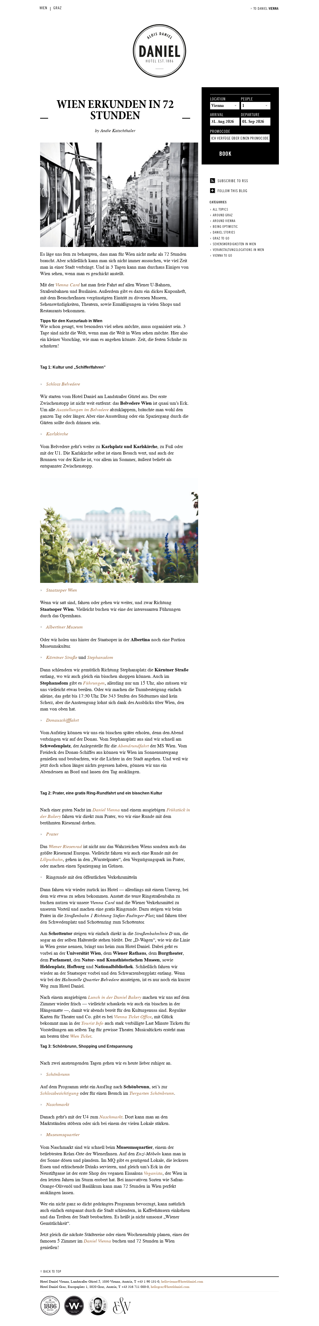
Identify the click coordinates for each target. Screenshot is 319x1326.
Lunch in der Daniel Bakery (114, 997)
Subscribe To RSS (233, 181)
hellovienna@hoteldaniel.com (182, 1281)
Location (218, 99)
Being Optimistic (225, 227)
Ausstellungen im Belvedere (82, 409)
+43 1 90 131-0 (148, 1281)
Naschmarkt (57, 1104)
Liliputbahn (51, 859)
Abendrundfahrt (133, 745)
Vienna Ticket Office (133, 1016)
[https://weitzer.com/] (122, 1306)
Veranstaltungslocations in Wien (238, 250)
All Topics (220, 209)
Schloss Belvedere (63, 384)
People (247, 99)
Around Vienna (224, 221)
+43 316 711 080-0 (135, 1287)
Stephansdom (100, 657)
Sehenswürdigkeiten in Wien (234, 244)
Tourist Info (92, 1023)
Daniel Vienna (106, 809)
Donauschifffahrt (62, 720)
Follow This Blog (232, 191)
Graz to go (221, 238)
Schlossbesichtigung (59, 1093)
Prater (52, 834)
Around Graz (223, 215)
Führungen (94, 683)
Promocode (220, 132)
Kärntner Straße (61, 657)
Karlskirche (57, 433)
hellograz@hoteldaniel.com (170, 1287)
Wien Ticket (80, 1036)
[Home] (159, 51)
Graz (58, 7)
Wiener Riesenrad (65, 846)
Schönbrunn (58, 1074)
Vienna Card (67, 284)
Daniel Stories (224, 232)
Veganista (153, 1173)
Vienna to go (222, 255)
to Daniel (266, 8)
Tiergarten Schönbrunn (151, 1093)
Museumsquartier (63, 1134)
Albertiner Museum (64, 626)
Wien (44, 7)
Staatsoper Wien (61, 590)
